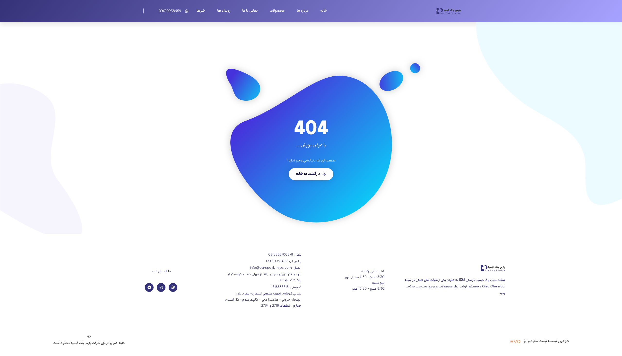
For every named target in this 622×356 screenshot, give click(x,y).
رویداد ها (223, 11)
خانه (323, 11)
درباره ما (302, 11)
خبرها (201, 11)
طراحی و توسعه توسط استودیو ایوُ (546, 341)
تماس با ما (250, 11)
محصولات (277, 11)
